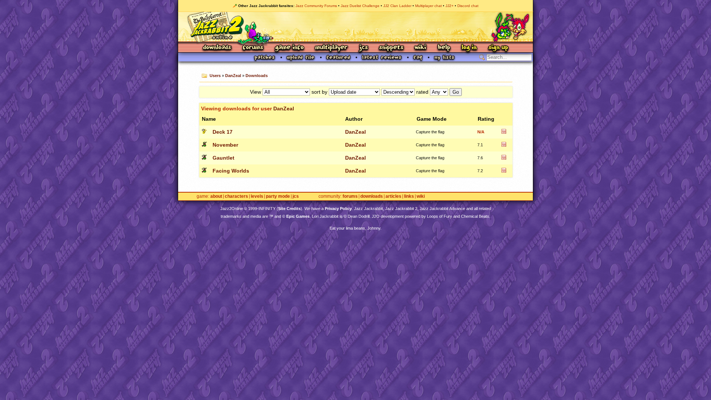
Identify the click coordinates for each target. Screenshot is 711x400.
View (255, 92)
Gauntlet (223, 158)
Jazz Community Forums (316, 6)
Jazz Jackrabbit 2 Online (355, 26)
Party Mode (278, 196)
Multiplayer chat (428, 6)
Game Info (289, 48)
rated (422, 92)
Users (215, 75)
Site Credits (289, 208)
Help (444, 48)
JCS (363, 48)
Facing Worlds (231, 171)
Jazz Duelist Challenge (360, 6)
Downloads (218, 48)
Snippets (391, 48)
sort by (319, 92)
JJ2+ (449, 6)
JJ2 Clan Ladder (397, 6)
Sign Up (498, 48)
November (225, 145)
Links (409, 196)
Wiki (420, 48)
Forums (253, 48)
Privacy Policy (338, 208)
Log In (469, 48)
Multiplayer (331, 48)
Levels (257, 196)
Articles (393, 196)
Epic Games (298, 216)
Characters (236, 196)
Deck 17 (223, 132)
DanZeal (233, 75)
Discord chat (467, 6)
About (216, 196)
